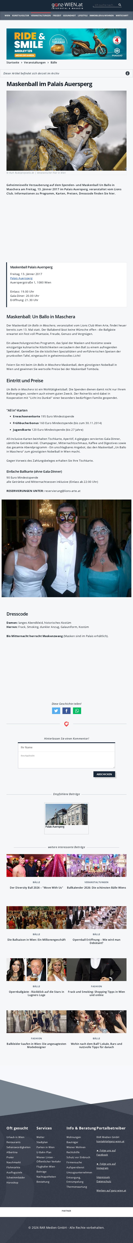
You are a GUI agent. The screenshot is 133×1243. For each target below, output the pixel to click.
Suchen (120, 5)
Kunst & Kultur (20, 15)
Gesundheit (69, 15)
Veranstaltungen (41, 15)
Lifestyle (83, 15)
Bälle (54, 62)
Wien (7, 15)
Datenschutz (104, 1181)
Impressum (103, 1177)
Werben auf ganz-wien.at (111, 1190)
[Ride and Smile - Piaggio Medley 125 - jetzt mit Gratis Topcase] (66, 44)
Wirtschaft (122, 15)
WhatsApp (77, 710)
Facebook (66, 710)
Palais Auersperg (21, 278)
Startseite (12, 62)
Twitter (56, 710)
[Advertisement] (66, 228)
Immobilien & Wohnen (102, 15)
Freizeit (57, 15)
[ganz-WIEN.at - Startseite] (66, 5)
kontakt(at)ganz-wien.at (110, 1141)
